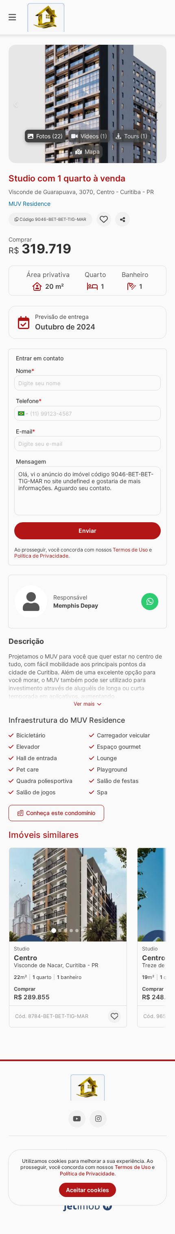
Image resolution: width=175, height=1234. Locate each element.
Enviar (87, 530)
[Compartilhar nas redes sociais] (122, 219)
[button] (87, 104)
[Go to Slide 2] (59, 930)
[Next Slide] (159, 104)
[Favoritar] (103, 219)
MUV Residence (29, 203)
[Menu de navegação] (12, 17)
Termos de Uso (130, 550)
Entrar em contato (39, 358)
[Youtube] (76, 1118)
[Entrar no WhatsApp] (149, 601)
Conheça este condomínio (60, 812)
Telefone (29, 400)
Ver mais (84, 704)
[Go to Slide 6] (82, 930)
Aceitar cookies (87, 1189)
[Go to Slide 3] (65, 930)
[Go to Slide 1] (53, 930)
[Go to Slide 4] (71, 930)
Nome (25, 370)
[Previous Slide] (15, 104)
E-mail (25, 431)
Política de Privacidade (41, 556)
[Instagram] (98, 1118)
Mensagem (31, 461)
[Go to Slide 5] (77, 930)
